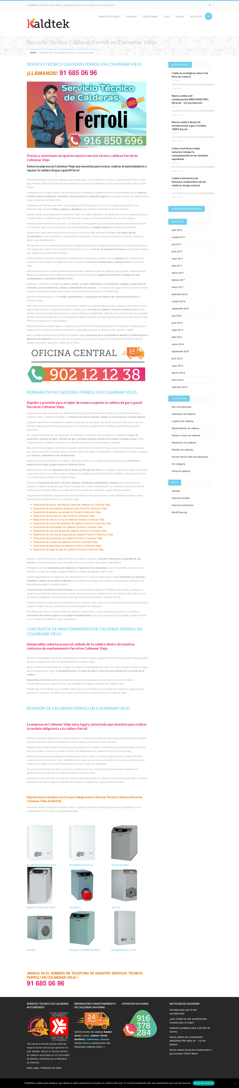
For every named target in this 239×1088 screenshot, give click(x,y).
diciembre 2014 (179, 387)
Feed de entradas (181, 498)
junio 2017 (177, 251)
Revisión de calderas (182, 449)
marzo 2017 (178, 272)
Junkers (94, 1035)
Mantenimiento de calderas (185, 428)
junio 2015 (177, 358)
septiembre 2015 (180, 351)
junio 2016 (177, 322)
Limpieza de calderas (182, 421)
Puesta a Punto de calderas (186, 435)
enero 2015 (178, 379)
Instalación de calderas (183, 414)
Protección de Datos (51, 1067)
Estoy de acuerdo (203, 1083)
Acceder (176, 490)
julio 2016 (177, 315)
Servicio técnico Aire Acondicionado (190, 456)
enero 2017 (178, 287)
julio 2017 (177, 244)
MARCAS (131, 16)
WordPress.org (179, 512)
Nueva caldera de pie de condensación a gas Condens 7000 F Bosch (189, 125)
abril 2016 (177, 337)
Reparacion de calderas (184, 442)
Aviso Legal (33, 1067)
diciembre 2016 (179, 294)
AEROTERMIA (150, 16)
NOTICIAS (196, 16)
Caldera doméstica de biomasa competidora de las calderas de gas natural (189, 182)
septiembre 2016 (180, 308)
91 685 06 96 (77, 72)
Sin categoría (178, 463)
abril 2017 (177, 265)
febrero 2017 (178, 279)
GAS (166, 16)
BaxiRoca (79, 1039)
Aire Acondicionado (182, 406)
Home (33, 52)
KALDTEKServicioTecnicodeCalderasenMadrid (193, 84)
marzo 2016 (178, 344)
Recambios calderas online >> (89, 1046)
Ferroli (103, 1035)
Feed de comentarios (182, 505)
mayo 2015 (177, 365)
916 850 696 (46, 5)
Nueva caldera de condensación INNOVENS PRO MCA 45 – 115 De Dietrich (190, 99)
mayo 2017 (177, 258)
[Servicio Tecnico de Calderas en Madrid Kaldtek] (48, 23)
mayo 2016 (177, 329)
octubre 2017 (178, 237)
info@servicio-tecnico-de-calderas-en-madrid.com (88, 5)
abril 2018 (177, 230)
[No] (235, 1083)
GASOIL (180, 16)
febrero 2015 (178, 372)
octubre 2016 (178, 301)
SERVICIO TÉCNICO (109, 16)
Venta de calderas (181, 471)
